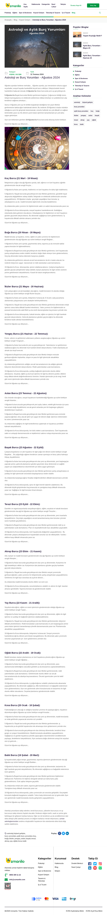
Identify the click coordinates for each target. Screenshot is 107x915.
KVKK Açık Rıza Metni (94, 911)
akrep (82, 120)
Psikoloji (8, 13)
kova (76, 124)
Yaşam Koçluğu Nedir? (92, 36)
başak (97, 115)
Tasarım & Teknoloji (41, 880)
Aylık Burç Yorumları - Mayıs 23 (92, 47)
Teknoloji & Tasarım (53, 13)
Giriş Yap (93, 5)
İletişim (63, 4)
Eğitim (15, 13)
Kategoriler (46, 4)
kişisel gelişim (87, 102)
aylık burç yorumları (81, 111)
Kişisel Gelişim (38, 13)
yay (88, 120)
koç (92, 111)
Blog (73, 13)
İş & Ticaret (66, 13)
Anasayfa (8, 20)
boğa (97, 111)
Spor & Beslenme (25, 13)
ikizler (76, 115)
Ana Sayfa (26, 5)
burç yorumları (79, 106)
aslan (90, 115)
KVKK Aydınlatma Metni (75, 911)
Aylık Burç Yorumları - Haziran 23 (92, 57)
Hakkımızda (36, 4)
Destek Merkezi (77, 863)
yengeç (83, 115)
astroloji (77, 102)
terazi (76, 120)
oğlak (94, 120)
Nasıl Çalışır (54, 5)
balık (81, 124)
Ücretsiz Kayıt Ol (76, 5)
